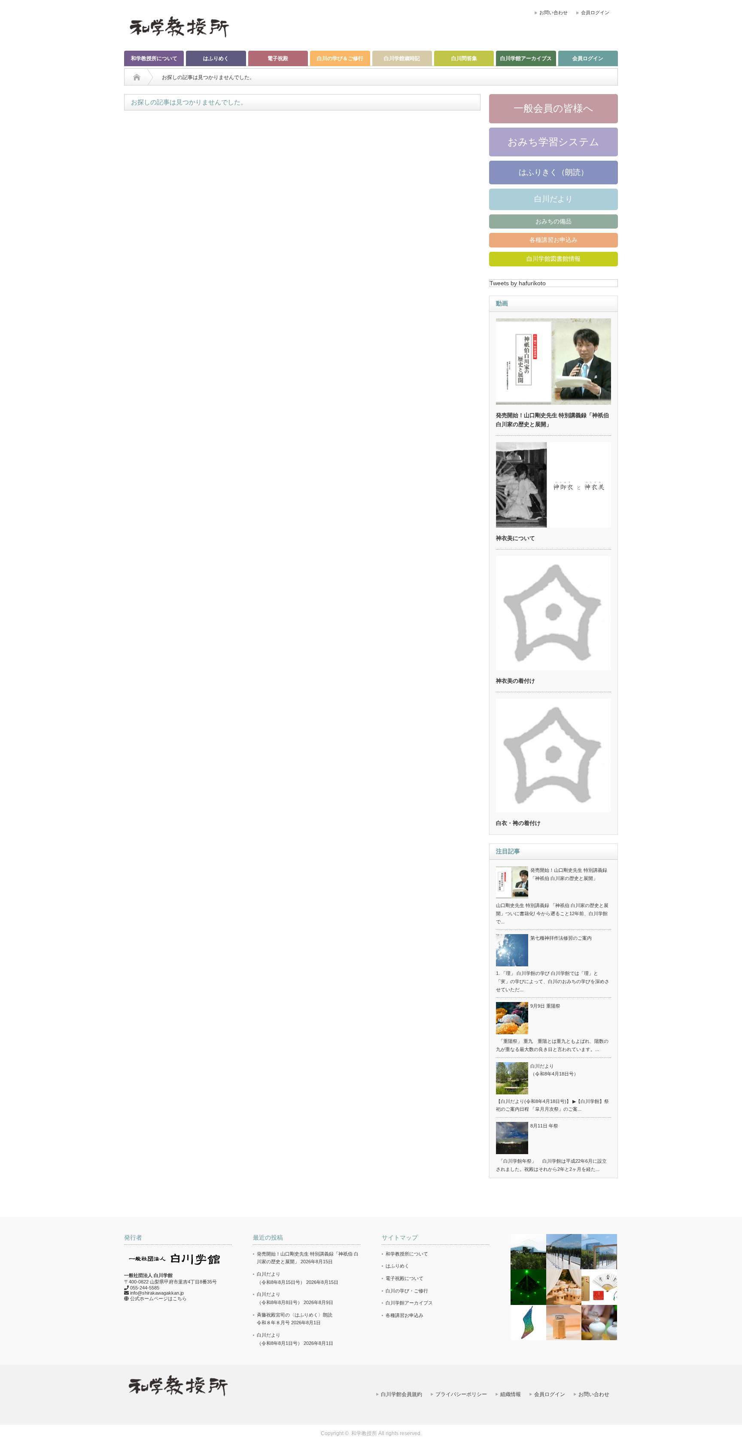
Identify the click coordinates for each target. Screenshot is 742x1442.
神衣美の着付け (515, 681)
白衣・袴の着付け (518, 823)
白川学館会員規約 (401, 1394)
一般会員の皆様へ (553, 108)
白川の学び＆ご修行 (340, 58)
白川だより (553, 199)
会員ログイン (595, 12)
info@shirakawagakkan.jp (157, 1292)
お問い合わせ (553, 12)
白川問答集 (464, 58)
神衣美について (515, 538)
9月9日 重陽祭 (545, 1005)
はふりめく (216, 58)
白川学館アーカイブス (526, 58)
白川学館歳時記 (402, 58)
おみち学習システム (553, 141)
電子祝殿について (404, 1278)
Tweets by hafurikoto (518, 283)
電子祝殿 (278, 58)
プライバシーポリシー (461, 1394)
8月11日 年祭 (544, 1125)
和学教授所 (364, 1433)
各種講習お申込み (553, 239)
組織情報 (510, 1394)
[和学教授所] (179, 26)
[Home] (136, 77)
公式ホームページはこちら (158, 1298)
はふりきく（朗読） (553, 172)
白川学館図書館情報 (553, 258)
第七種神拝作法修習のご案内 (561, 938)
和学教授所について (154, 58)
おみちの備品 (553, 221)
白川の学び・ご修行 (407, 1290)
